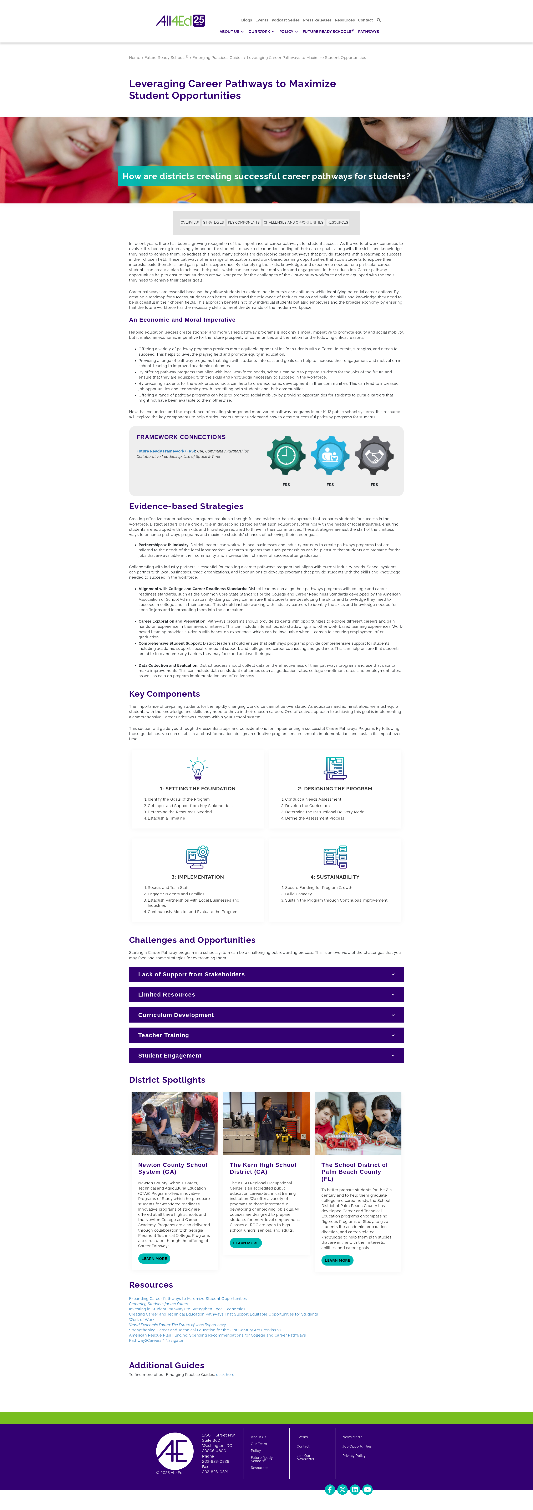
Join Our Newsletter (305, 1457)
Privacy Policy (354, 1456)
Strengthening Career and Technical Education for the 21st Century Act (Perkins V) (205, 1330)
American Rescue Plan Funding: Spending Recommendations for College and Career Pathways (217, 1335)
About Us (258, 1437)
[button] (378, 20)
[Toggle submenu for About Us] (242, 31)
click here (225, 1374)
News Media (352, 1437)
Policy (256, 1451)
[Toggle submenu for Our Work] (273, 31)
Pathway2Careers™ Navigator (156, 1340)
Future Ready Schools (262, 1459)
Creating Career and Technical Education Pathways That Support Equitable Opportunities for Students (223, 1314)
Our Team (259, 1444)
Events (302, 1437)
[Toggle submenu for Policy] (296, 31)
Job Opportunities (357, 1446)
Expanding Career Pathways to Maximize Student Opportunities (188, 1298)
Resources (259, 1468)
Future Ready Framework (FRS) (166, 451)
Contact (303, 1446)
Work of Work (141, 1319)
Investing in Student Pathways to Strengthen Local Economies (187, 1309)
